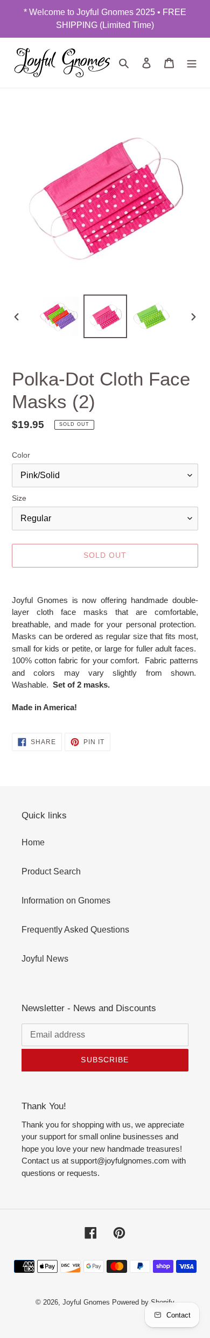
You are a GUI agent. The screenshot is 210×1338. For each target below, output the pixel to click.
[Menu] (191, 62)
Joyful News (45, 958)
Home (33, 842)
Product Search (51, 871)
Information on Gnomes (66, 900)
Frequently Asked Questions (75, 929)
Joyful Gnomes (86, 1302)
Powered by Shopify (143, 1302)
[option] (59, 316)
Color (21, 455)
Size (19, 498)
